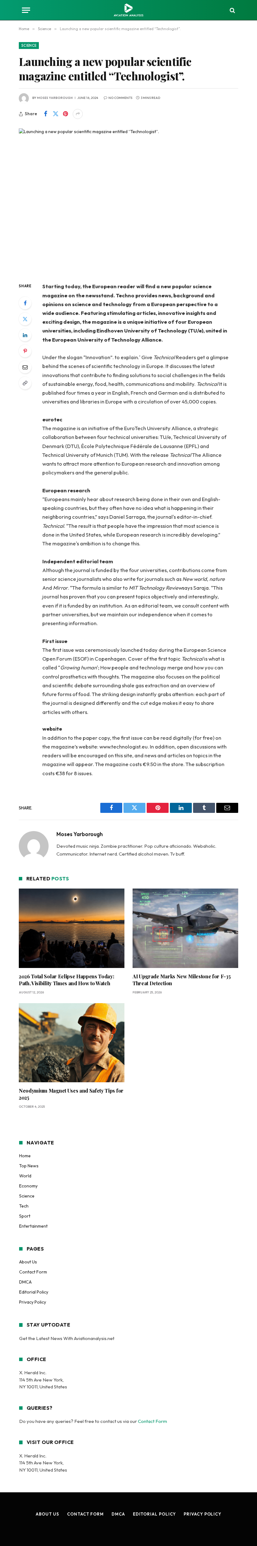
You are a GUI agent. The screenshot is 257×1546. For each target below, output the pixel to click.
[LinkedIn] (25, 335)
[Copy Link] (25, 383)
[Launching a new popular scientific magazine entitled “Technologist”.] (128, 200)
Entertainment (33, 1226)
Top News (29, 1166)
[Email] (25, 367)
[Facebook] (25, 303)
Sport (24, 1216)
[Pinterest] (25, 351)
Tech (24, 1206)
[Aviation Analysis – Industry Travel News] (128, 10)
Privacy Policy (32, 1302)
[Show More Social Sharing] (78, 114)
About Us (28, 1262)
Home (25, 1156)
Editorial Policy (33, 1292)
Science (28, 45)
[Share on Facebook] (45, 114)
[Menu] (26, 10)
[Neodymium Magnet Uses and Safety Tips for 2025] (71, 1043)
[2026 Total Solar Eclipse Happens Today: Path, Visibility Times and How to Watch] (71, 928)
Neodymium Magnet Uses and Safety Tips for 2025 (71, 1094)
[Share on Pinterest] (65, 114)
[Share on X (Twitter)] (55, 114)
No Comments (120, 98)
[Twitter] (25, 319)
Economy (28, 1186)
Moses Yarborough (55, 98)
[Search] (231, 10)
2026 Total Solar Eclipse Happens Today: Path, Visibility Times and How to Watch (66, 980)
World (25, 1176)
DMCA (25, 1282)
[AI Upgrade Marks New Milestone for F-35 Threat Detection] (185, 928)
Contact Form (33, 1272)
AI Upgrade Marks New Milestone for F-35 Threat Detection (182, 980)
